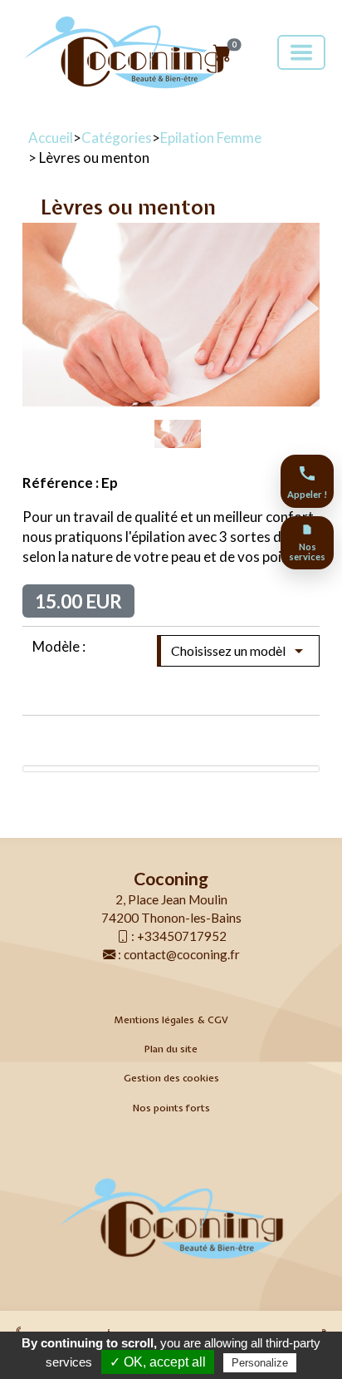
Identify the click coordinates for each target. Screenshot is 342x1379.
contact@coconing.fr (182, 954)
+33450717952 (182, 935)
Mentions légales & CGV (171, 1020)
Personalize (260, 1363)
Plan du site (171, 1049)
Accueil (50, 137)
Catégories (116, 137)
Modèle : (59, 646)
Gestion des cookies (171, 1078)
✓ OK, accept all (158, 1362)
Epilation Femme (210, 137)
